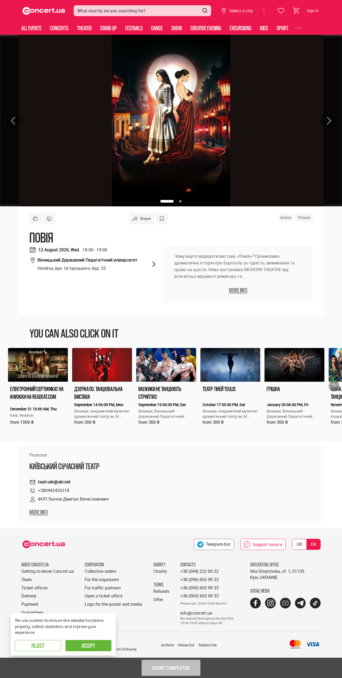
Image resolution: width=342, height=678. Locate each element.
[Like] (35, 219)
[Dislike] (49, 219)
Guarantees (32, 612)
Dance (157, 28)
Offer (158, 600)
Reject (38, 645)
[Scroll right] (334, 386)
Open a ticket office (103, 596)
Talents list (207, 644)
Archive (167, 644)
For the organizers (102, 579)
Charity (160, 571)
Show (176, 28)
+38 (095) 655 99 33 (199, 588)
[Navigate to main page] (43, 11)
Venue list (186, 644)
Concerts (59, 28)
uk (299, 544)
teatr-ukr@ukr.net (54, 482)
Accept (88, 645)
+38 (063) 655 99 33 (199, 596)
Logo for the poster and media (113, 604)
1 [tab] (167, 201)
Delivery (28, 596)
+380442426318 (53, 490)
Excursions (240, 28)
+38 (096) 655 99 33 (199, 579)
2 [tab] (180, 201)
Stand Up (108, 28)
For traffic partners (103, 588)
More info (38, 512)
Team (26, 579)
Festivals (134, 28)
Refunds (161, 591)
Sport (282, 28)
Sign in (312, 10)
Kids (264, 28)
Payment (29, 604)
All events (31, 28)
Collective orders (100, 571)
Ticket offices (34, 588)
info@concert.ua (196, 613)
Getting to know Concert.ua (47, 571)
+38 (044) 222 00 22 (199, 571)
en (313, 544)
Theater (84, 28)
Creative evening (206, 28)
